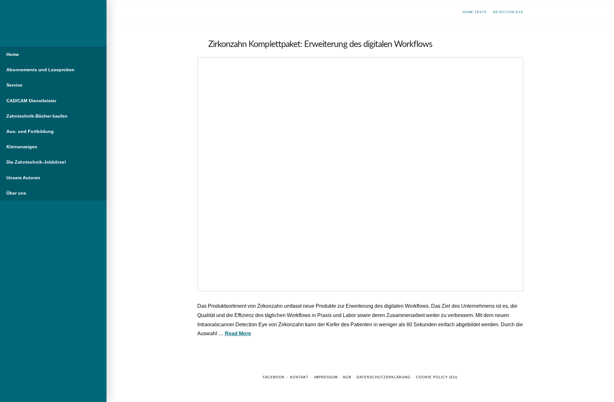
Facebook (274, 377)
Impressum (326, 377)
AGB (347, 377)
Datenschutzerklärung (384, 377)
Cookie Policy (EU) (437, 377)
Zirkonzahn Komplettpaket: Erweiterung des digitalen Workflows (320, 44)
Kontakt (299, 377)
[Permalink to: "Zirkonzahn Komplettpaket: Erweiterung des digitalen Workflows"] (360, 174)
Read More (238, 333)
